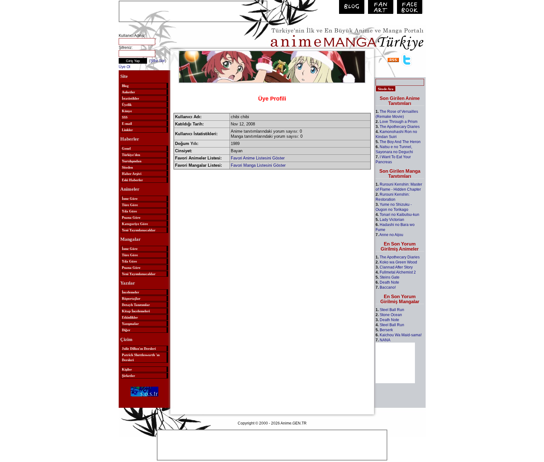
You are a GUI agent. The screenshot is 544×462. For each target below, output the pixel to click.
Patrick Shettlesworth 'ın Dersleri (141, 357)
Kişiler (127, 369)
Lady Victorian (392, 219)
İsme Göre (130, 198)
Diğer (126, 330)
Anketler (128, 92)
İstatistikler (130, 98)
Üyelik (127, 105)
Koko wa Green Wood (398, 262)
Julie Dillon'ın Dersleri (139, 348)
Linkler (127, 130)
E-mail (127, 123)
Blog (125, 86)
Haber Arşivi (131, 174)
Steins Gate (390, 277)
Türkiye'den (131, 155)
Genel (126, 148)
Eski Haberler (132, 180)
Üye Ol (124, 67)
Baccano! (388, 287)
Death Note (389, 282)
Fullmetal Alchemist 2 (398, 272)
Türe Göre (130, 205)
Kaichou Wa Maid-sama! (401, 335)
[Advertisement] (193, 10)
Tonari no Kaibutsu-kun (399, 214)
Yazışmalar (130, 324)
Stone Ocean (391, 315)
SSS (125, 117)
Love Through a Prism (398, 121)
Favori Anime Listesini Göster (258, 158)
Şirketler (128, 376)
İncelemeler (130, 292)
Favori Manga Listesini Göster (258, 165)
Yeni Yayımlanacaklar (139, 230)
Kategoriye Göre (135, 224)
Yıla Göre (129, 211)
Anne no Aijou (391, 235)
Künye (127, 111)
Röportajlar (131, 298)
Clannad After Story (396, 267)
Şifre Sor (157, 61)
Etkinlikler (130, 317)
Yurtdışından (131, 161)
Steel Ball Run (392, 310)
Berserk (386, 330)
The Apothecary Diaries (400, 126)
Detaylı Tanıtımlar (136, 305)
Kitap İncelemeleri (136, 311)
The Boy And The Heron (400, 142)
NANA (385, 340)
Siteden (127, 167)
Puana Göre (131, 217)
